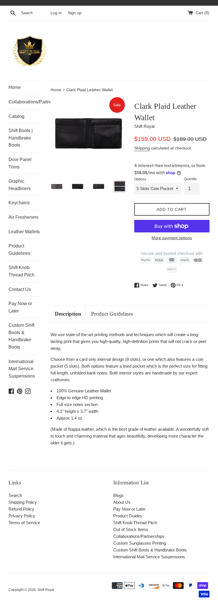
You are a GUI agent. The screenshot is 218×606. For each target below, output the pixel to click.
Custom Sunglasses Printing (139, 543)
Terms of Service (24, 522)
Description (68, 314)
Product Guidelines (19, 249)
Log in (56, 13)
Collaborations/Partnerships (25, 101)
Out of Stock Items (130, 529)
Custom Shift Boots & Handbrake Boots (21, 336)
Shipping (142, 148)
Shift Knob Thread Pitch (21, 271)
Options (140, 179)
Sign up (74, 13)
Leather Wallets (24, 231)
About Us (122, 502)
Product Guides (127, 515)
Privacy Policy (22, 515)
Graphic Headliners (20, 185)
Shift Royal (45, 590)
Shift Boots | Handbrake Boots (21, 137)
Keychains (19, 202)
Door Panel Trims (20, 163)
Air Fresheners (23, 217)
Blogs (118, 495)
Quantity (190, 179)
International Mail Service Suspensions (22, 368)
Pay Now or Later (20, 307)
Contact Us (20, 289)
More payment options (172, 238)
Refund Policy (21, 509)
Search (15, 495)
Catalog (16, 116)
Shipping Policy (23, 502)
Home (15, 87)
